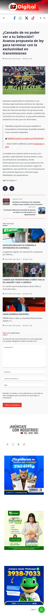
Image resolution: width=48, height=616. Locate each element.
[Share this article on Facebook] (5, 188)
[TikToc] (32, 18)
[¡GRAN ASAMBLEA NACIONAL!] (24, 304)
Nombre (7, 372)
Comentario (8, 347)
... (13, 254)
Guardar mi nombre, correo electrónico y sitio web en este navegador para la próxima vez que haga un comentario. (23, 395)
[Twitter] (26, 18)
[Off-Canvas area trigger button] (4, 18)
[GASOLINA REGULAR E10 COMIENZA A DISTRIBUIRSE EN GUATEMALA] (24, 235)
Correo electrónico (11, 379)
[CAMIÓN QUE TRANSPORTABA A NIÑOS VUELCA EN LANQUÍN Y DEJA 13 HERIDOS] (24, 270)
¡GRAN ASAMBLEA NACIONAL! (16, 314)
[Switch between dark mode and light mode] (41, 18)
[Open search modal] (44, 18)
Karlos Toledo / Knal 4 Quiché (12, 58)
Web (5, 385)
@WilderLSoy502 (14, 138)
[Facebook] (15, 18)
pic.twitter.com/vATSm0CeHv (33, 138)
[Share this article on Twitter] (11, 188)
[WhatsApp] (20, 18)
